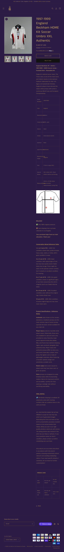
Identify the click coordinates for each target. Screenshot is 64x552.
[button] (3, 8)
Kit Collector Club (12, 546)
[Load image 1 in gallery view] (8, 59)
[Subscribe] (32, 524)
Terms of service (56, 546)
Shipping (38, 47)
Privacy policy (48, 546)
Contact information (38, 546)
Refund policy (30, 546)
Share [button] (39, 506)
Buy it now (48, 61)
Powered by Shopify (20, 546)
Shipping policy (56, 548)
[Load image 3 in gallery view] (21, 59)
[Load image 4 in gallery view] (28, 59)
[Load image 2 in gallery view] (15, 59)
